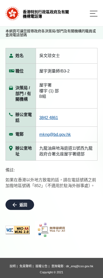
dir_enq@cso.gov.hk (79, 266)
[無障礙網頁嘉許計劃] (51, 230)
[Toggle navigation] (94, 14)
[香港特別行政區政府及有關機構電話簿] (12, 13)
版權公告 (41, 266)
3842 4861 (48, 117)
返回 (23, 205)
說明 (13, 266)
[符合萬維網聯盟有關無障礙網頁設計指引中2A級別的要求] (17, 230)
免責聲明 (26, 266)
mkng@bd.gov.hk (55, 134)
